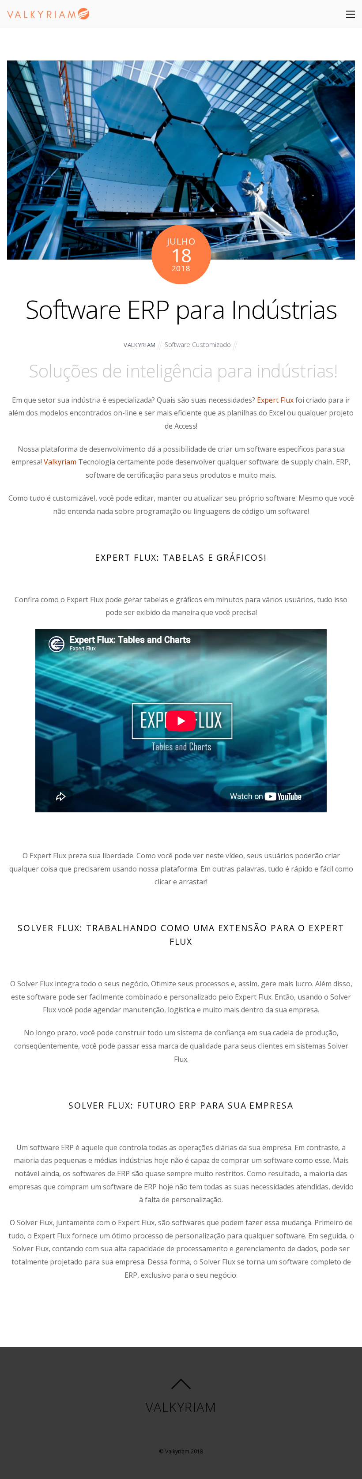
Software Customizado (198, 344)
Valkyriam (60, 462)
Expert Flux (275, 400)
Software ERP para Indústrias (181, 308)
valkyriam (140, 345)
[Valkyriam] (48, 14)
